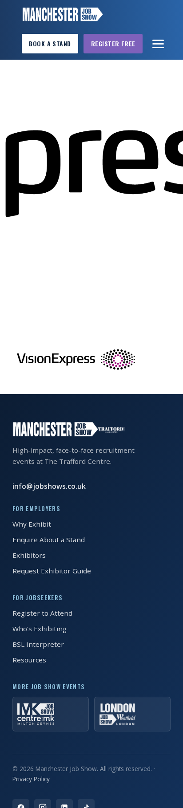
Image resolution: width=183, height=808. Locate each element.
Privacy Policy (31, 779)
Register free (113, 43)
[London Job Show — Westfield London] (132, 714)
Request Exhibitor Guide (51, 570)
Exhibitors (29, 555)
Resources (29, 659)
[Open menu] (158, 43)
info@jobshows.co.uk (49, 486)
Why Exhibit (31, 524)
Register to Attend (42, 613)
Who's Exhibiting (39, 628)
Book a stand (50, 43)
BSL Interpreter (38, 644)
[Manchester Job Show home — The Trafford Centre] (62, 14)
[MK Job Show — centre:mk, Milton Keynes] (50, 714)
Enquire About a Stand (48, 539)
